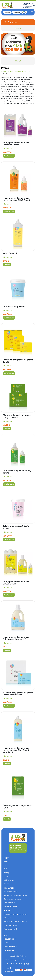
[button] (18, 28)
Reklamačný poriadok (11, 892)
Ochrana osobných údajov (13, 899)
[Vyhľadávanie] (25, 12)
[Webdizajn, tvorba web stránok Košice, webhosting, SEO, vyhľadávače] (26, 963)
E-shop (10, 71)
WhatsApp (10, 950)
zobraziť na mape (10, 929)
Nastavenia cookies (10, 906)
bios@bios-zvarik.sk (10, 946)
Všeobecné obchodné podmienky (15, 895)
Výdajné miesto (9, 880)
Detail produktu (9, 156)
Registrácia (16, 12)
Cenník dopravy (9, 903)
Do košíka (7, 264)
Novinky (6, 873)
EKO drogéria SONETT (22, 71)
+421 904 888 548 (10, 939)
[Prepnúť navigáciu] (31, 12)
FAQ (5, 869)
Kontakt (6, 884)
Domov (3, 71)
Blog (5, 865)
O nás (6, 876)
